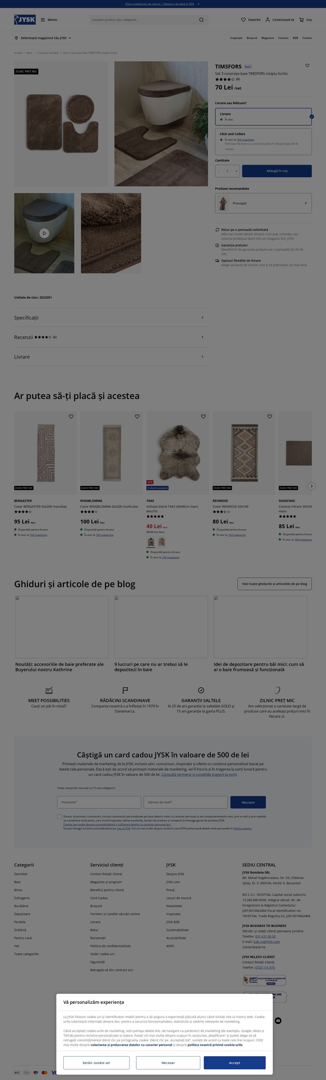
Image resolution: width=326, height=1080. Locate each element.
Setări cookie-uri (96, 1063)
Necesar (168, 1063)
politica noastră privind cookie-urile (215, 1045)
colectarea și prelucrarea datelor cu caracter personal (131, 1045)
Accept (234, 1063)
